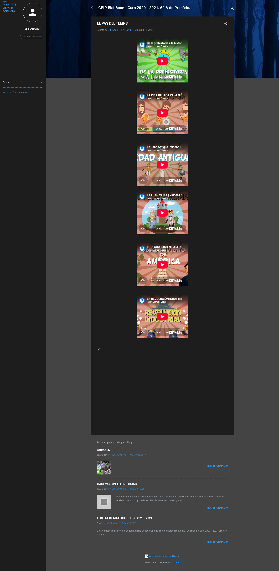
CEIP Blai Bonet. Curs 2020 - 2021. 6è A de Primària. (144, 7)
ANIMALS (103, 449)
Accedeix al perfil (32, 37)
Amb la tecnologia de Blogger (164, 556)
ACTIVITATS (9, 4)
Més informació (217, 465)
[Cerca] (232, 9)
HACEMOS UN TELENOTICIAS (117, 484)
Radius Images (174, 562)
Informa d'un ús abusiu (15, 92)
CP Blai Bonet (33, 28)
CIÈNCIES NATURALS (9, 9)
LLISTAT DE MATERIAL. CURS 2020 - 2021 (124, 518)
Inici (5, 1)
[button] (226, 23)
